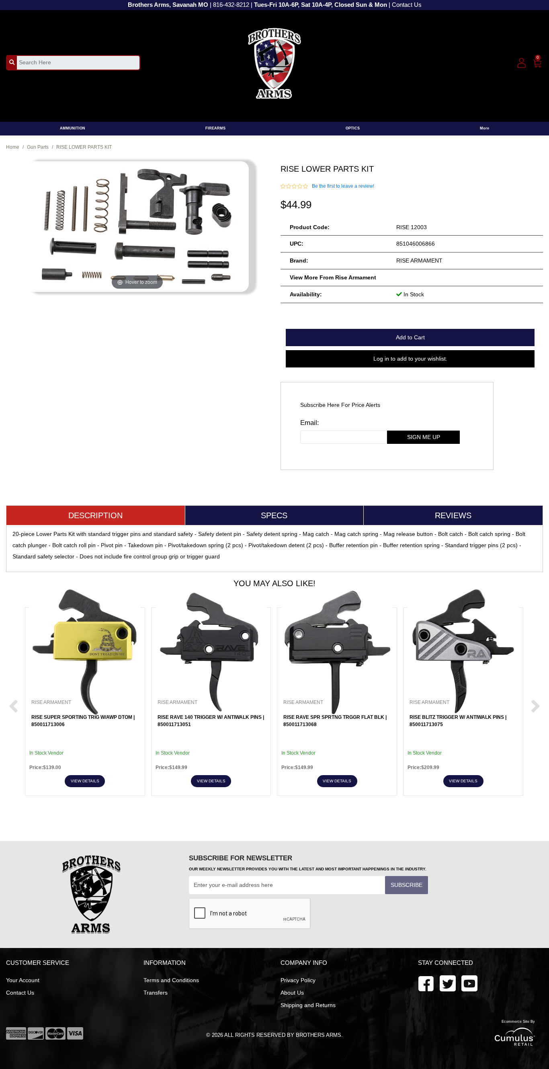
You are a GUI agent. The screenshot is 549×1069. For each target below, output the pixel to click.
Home (12, 147)
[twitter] (469, 982)
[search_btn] (12, 62)
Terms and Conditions (171, 980)
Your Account (22, 980)
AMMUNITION (72, 128)
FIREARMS (215, 128)
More (484, 128)
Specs (274, 515)
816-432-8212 (231, 5)
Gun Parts (38, 147)
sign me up (423, 437)
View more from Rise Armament (333, 277)
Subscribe (406, 885)
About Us (292, 992)
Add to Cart (410, 337)
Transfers (155, 992)
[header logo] (275, 62)
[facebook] (426, 982)
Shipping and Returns (308, 1005)
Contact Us (407, 5)
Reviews (453, 515)
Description (95, 515)
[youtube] (448, 982)
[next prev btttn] (13, 706)
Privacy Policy (298, 980)
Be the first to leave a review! (343, 186)
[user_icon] (521, 63)
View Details (85, 781)
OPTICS (353, 128)
